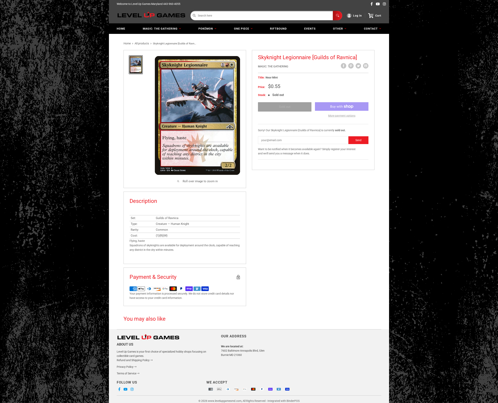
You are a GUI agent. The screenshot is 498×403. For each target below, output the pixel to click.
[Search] (337, 15)
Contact (371, 28)
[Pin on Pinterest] (351, 66)
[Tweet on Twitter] (358, 66)
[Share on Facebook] (343, 66)
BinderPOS (293, 400)
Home (121, 28)
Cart (378, 15)
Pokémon (206, 28)
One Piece (242, 28)
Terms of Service (127, 373)
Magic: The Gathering (161, 28)
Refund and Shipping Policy (133, 360)
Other (339, 28)
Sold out (284, 107)
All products (142, 43)
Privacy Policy (125, 366)
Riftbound (278, 28)
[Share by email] (365, 66)
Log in (357, 15)
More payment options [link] (341, 115)
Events (310, 28)
